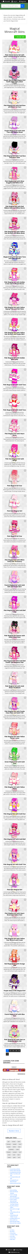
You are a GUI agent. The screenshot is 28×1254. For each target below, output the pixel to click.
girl (8, 1141)
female (8, 1152)
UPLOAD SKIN (20, 37)
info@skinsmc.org (14, 1252)
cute (20, 1144)
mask (9, 1157)
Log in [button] (15, 1)
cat (20, 1152)
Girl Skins (12, 1230)
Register (23, 1)
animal (14, 1152)
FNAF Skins (12, 1239)
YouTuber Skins (13, 1234)
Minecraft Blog (13, 1190)
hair (19, 1154)
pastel (8, 1146)
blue (19, 1146)
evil (19, 1157)
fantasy (8, 1144)
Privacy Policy (18, 1249)
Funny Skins (13, 1233)
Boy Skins (12, 1231)
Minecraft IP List (13, 1220)
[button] (2, 1)
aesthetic (11, 1149)
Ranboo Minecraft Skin (15, 1170)
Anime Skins (13, 1238)
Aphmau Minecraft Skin (15, 1183)
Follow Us (10, 1249)
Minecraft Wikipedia (14, 1198)
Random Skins (14, 1131)
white (14, 1146)
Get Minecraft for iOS (15, 1218)
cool (14, 1154)
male (17, 1149)
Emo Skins (12, 1236)
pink (19, 1141)
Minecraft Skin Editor (15, 1221)
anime (13, 1141)
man (9, 1154)
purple (14, 1144)
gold (14, 1157)
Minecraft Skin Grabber (15, 1223)
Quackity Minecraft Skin (15, 1172)
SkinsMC (7, 1)
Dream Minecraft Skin (15, 1169)
